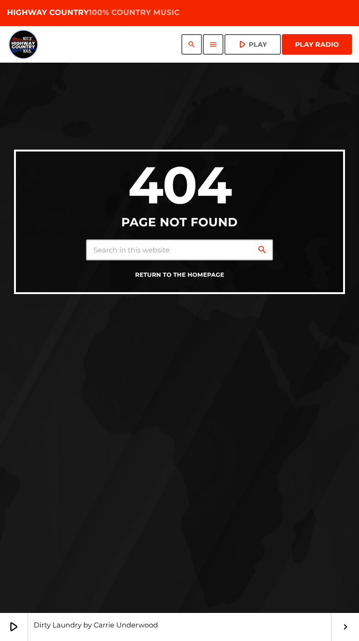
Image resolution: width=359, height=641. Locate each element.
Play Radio (317, 44)
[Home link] (23, 44)
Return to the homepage (179, 275)
